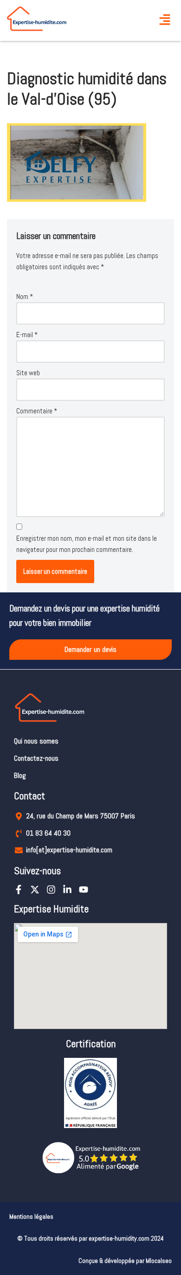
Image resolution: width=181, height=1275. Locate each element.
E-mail (27, 334)
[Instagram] (51, 889)
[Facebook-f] (18, 889)
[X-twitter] (34, 889)
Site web (28, 372)
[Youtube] (83, 889)
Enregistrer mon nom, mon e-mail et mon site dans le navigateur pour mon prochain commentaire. (86, 544)
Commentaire (36, 410)
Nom (24, 296)
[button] (165, 20)
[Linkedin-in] (67, 889)
